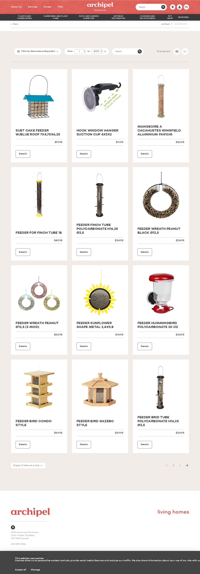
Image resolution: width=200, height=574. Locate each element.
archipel (165, 24)
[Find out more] (39, 97)
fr (186, 7)
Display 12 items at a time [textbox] (26, 465)
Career (48, 7)
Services (32, 7)
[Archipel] (100, 7)
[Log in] (179, 7)
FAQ (60, 7)
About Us (16, 7)
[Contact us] (172, 7)
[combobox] (28, 465)
